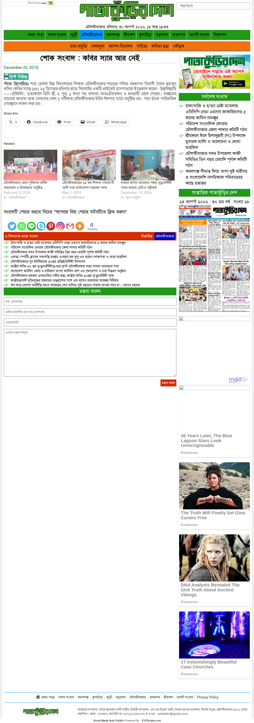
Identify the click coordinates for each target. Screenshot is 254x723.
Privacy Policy (208, 697)
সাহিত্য (142, 46)
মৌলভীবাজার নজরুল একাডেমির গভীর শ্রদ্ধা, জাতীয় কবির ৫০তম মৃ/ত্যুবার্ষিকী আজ (62, 275)
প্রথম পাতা (36, 35)
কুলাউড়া (145, 35)
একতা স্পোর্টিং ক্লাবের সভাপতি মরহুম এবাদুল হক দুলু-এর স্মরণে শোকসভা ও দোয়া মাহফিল (69, 257)
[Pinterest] (50, 223)
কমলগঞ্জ (113, 35)
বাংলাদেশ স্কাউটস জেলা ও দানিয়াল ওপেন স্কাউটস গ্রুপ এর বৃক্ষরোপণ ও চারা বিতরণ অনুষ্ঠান (68, 271)
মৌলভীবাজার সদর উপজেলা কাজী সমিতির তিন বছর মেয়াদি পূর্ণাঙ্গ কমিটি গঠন (60, 252)
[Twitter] (12, 223)
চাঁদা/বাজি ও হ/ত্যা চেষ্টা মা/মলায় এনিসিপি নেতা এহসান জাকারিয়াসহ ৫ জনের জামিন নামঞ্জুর (68, 242)
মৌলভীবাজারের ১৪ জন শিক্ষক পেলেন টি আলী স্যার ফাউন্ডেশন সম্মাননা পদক (88, 185)
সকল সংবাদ (57, 35)
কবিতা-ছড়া (160, 46)
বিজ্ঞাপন (220, 35)
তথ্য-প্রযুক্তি (78, 46)
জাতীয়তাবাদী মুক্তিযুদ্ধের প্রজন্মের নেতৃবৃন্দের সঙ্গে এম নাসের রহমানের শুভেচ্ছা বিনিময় (64, 280)
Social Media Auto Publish (108, 721)
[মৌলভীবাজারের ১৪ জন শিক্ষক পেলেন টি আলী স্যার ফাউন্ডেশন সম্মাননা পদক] (89, 165)
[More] (79, 223)
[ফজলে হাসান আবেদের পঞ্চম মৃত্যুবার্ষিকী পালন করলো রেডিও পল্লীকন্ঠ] (147, 165)
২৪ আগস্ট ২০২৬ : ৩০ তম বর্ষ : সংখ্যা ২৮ (214, 202)
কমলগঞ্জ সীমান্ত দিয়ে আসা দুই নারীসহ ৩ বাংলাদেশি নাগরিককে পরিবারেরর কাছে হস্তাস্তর (216, 177)
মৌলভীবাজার (92, 35)
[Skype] (41, 223)
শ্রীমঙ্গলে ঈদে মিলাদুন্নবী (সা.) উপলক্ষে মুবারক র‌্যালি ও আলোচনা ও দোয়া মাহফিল (216, 141)
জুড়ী (74, 35)
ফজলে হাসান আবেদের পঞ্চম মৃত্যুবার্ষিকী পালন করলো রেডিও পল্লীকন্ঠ (146, 185)
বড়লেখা (162, 35)
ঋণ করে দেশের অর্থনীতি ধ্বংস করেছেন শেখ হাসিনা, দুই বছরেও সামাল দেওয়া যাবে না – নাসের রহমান (75, 285)
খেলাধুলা (97, 46)
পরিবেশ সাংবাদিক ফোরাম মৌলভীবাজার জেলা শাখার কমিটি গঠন (51, 247)
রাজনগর (178, 35)
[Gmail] (70, 223)
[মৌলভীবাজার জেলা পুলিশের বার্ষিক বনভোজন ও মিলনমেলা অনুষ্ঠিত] (30, 165)
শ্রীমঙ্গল (129, 35)
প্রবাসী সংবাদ (199, 35)
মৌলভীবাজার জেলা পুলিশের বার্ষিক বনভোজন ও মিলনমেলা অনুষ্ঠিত (25, 185)
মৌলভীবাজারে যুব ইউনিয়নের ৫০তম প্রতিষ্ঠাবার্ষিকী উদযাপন (48, 261)
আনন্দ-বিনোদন (120, 46)
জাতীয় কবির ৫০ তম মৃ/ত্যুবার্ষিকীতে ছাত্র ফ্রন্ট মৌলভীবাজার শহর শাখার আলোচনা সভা (65, 266)
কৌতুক (178, 46)
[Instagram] (60, 223)
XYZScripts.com (151, 721)
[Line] (31, 223)
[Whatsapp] (21, 223)
